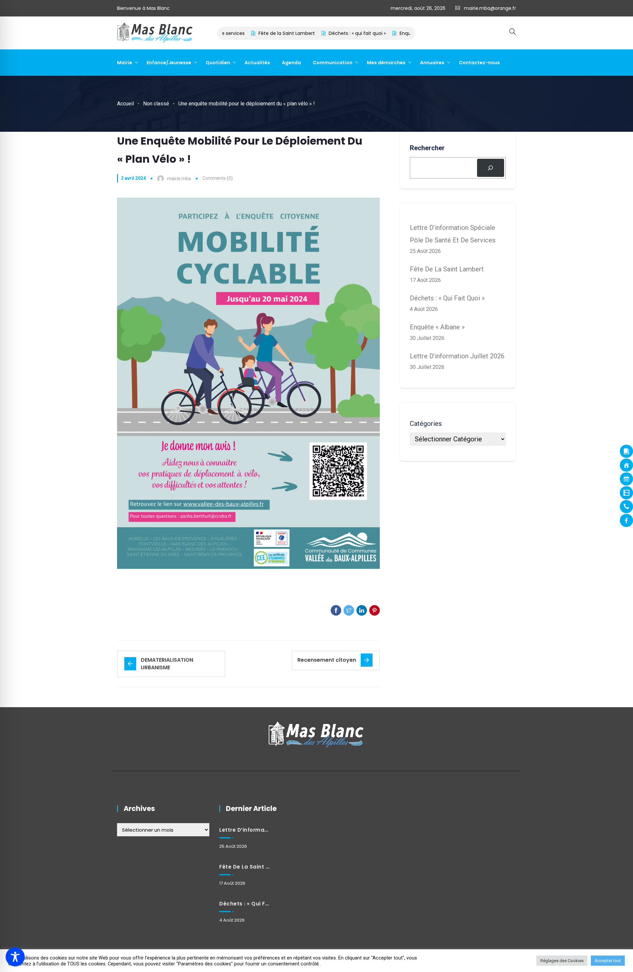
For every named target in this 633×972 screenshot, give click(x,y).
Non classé (156, 103)
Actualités (257, 62)
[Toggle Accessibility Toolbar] (15, 957)
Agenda (291, 62)
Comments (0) (217, 178)
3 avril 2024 (133, 178)
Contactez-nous (479, 62)
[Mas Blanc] (155, 33)
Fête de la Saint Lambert (265, 33)
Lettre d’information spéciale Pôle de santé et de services (244, 829)
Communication (332, 62)
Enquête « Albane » (399, 33)
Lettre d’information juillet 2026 (457, 356)
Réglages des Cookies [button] (562, 960)
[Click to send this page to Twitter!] (349, 610)
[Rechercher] (490, 168)
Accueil (125, 103)
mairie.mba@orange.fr (490, 8)
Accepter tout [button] (608, 960)
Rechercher (427, 148)
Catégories (426, 424)
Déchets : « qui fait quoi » (336, 33)
